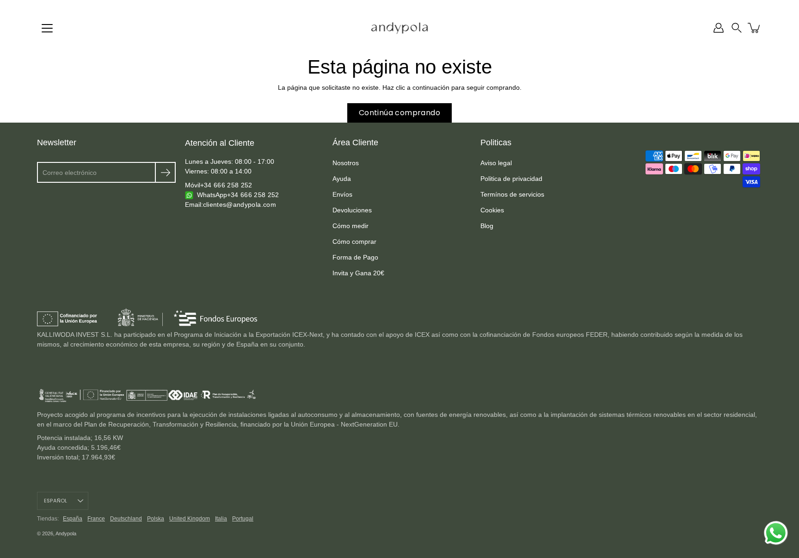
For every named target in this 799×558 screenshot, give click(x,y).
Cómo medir (350, 225)
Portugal (242, 518)
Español (56, 500)
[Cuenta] (718, 27)
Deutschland (126, 518)
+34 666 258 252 (226, 185)
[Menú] (47, 28)
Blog (486, 225)
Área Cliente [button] (355, 142)
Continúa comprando (399, 112)
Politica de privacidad (511, 178)
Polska (155, 518)
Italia (221, 518)
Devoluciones (352, 210)
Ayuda (341, 178)
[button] (736, 28)
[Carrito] (754, 27)
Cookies (492, 210)
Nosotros (345, 163)
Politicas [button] (495, 142)
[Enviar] (165, 172)
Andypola (65, 533)
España (72, 518)
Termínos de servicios (512, 194)
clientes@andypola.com (239, 204)
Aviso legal (496, 163)
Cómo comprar (354, 241)
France (96, 518)
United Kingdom (189, 518)
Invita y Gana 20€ (358, 273)
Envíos (342, 194)
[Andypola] (400, 28)
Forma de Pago (355, 257)
